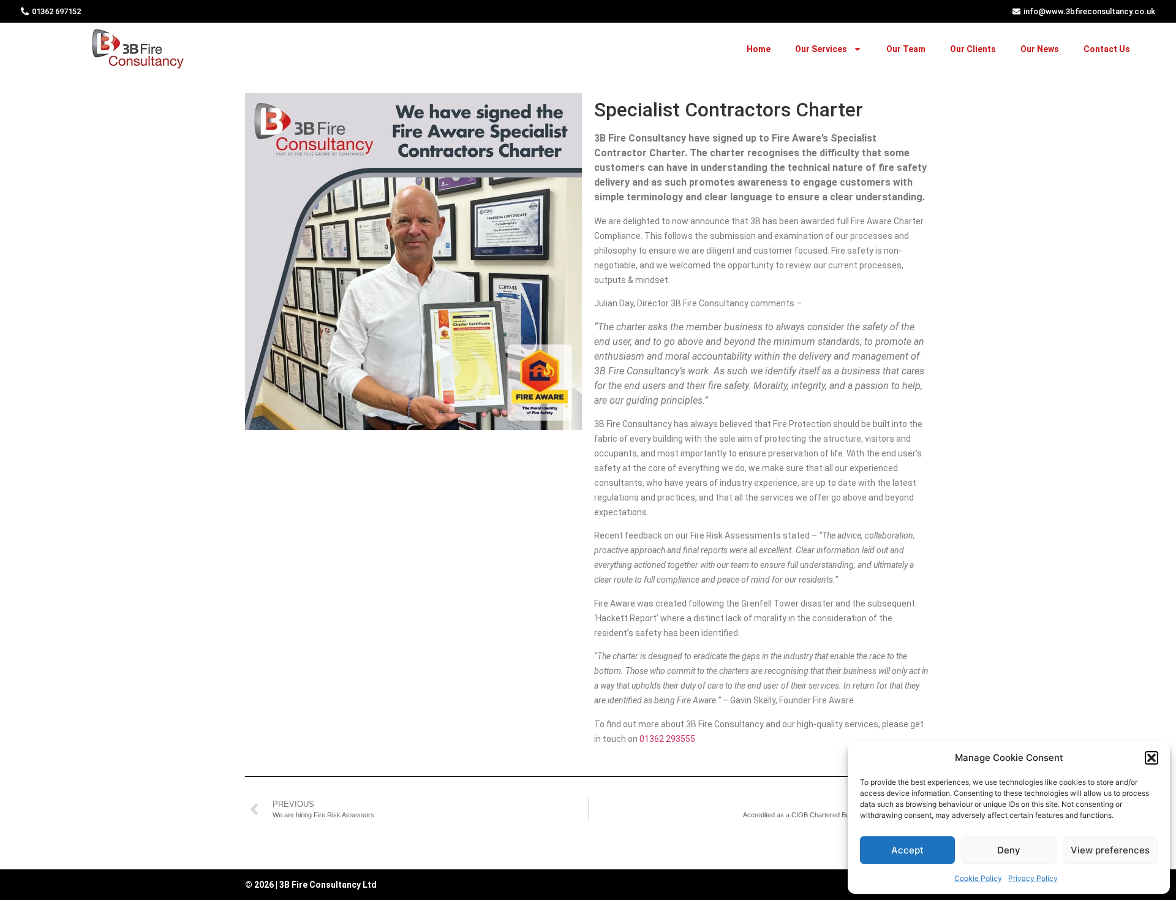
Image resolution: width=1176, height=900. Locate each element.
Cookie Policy (978, 878)
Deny (1008, 850)
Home (759, 49)
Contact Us (1107, 49)
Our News (1039, 49)
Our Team (905, 49)
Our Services (821, 49)
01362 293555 (667, 739)
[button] (1151, 758)
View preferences (1110, 850)
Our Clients (973, 49)
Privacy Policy (1033, 878)
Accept (907, 850)
